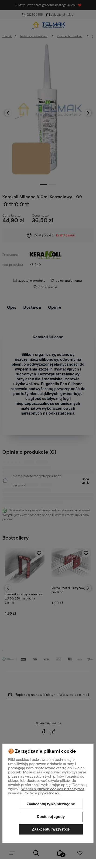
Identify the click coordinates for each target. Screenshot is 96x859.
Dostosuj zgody (51, 817)
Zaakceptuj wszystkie (51, 829)
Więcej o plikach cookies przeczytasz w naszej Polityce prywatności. (46, 791)
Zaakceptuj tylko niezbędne (51, 804)
